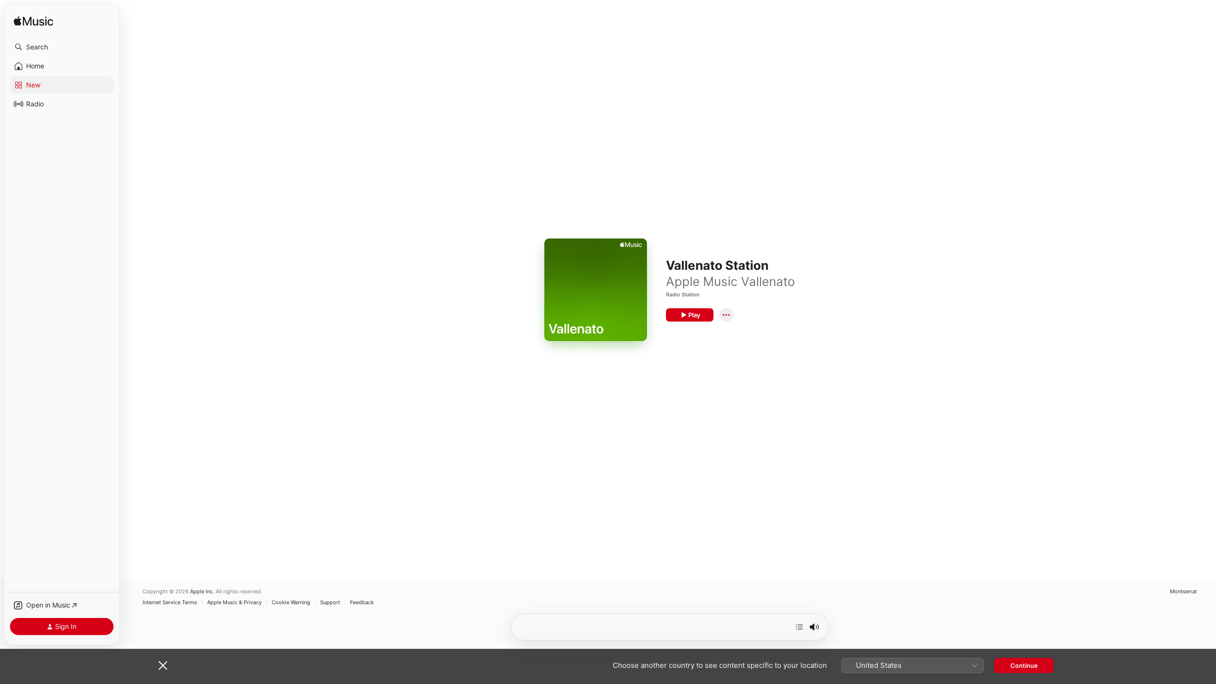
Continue (1024, 665)
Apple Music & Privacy (234, 602)
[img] (33, 21)
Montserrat (1183, 591)
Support (330, 602)
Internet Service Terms (169, 602)
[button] (61, 47)
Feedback (362, 602)
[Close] (163, 665)
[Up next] (799, 627)
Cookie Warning (291, 602)
